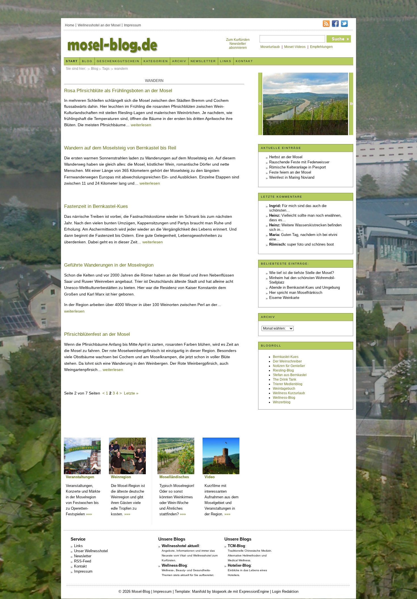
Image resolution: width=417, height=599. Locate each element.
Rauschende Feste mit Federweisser (299, 162)
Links (225, 61)
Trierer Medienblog (287, 384)
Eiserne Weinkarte (284, 298)
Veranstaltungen (80, 477)
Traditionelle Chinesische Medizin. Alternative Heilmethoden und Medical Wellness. (250, 555)
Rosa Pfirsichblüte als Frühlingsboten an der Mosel (118, 90)
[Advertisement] (154, 419)
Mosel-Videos (295, 47)
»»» (89, 514)
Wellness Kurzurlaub (289, 393)
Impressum (132, 25)
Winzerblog (281, 402)
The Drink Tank (284, 379)
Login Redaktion (285, 591)
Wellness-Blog (284, 398)
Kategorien (156, 61)
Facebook (335, 23)
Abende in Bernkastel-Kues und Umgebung (304, 287)
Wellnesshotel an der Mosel (99, 25)
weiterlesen (141, 125)
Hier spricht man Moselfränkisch (295, 292)
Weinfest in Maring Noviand (291, 177)
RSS (326, 23)
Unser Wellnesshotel (91, 551)
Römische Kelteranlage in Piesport (297, 167)
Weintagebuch (284, 389)
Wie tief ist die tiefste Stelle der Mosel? (301, 273)
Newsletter (203, 61)
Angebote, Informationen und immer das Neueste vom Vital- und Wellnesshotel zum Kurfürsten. (190, 555)
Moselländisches (174, 477)
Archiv (179, 61)
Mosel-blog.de (136, 44)
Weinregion (121, 477)
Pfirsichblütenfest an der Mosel (97, 334)
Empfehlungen (321, 47)
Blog (94, 69)
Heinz (274, 215)
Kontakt (244, 61)
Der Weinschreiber (287, 361)
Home (69, 25)
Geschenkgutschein (118, 61)
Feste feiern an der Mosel (290, 172)
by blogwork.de (219, 591)
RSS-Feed (82, 561)
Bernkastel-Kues (285, 357)
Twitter (344, 23)
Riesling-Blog (283, 370)
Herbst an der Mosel (285, 157)
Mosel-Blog (141, 591)
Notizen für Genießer (289, 366)
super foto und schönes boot (310, 244)
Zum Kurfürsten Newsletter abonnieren (238, 44)
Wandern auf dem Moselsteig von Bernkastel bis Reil (120, 148)
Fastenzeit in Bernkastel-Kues (96, 206)
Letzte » (131, 393)
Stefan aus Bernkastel (290, 375)
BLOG (87, 61)
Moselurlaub (270, 47)
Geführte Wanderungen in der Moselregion (108, 265)
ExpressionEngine (254, 591)
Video (210, 477)
